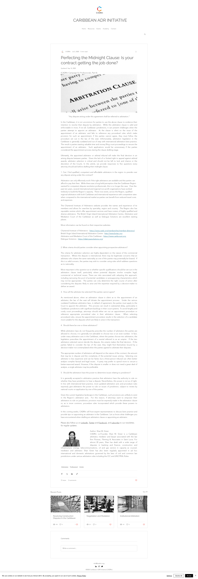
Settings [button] (169, 576)
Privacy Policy (81, 576)
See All (145, 492)
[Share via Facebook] (62, 474)
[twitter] (102, 566)
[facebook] (99, 566)
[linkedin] (96, 566)
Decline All (178, 576)
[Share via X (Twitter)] (67, 474)
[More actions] (136, 51)
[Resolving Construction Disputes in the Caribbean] (65, 504)
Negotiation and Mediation (98, 516)
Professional (74, 467)
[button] (145, 34)
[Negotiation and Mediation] (99, 504)
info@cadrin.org (99, 563)
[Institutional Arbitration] (132, 504)
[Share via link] (77, 474)
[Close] (195, 575)
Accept (189, 576)
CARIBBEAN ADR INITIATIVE (100, 20)
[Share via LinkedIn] (72, 474)
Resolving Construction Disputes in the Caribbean (64, 517)
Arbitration (64, 467)
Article (81, 467)
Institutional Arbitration (129, 516)
